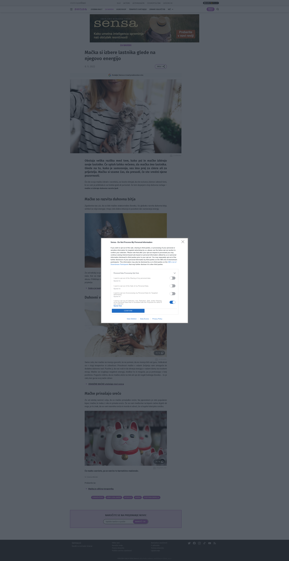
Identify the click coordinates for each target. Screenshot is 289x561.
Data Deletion (132, 319)
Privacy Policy (157, 319)
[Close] (183, 242)
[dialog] (144, 280)
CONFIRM (128, 311)
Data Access (144, 319)
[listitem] (144, 273)
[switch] (172, 278)
